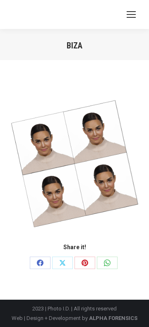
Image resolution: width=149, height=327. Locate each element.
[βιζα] (74, 163)
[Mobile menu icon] (131, 14)
